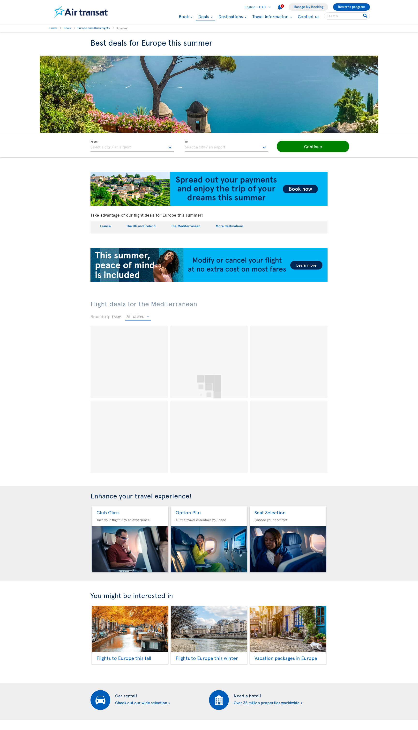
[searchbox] (347, 16)
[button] (313, 146)
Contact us (308, 16)
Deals (203, 16)
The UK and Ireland (141, 226)
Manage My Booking (308, 6)
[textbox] (132, 146)
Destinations (230, 16)
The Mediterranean (185, 226)
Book (183, 16)
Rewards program (351, 6)
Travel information (270, 16)
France (105, 226)
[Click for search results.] (365, 16)
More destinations (229, 226)
